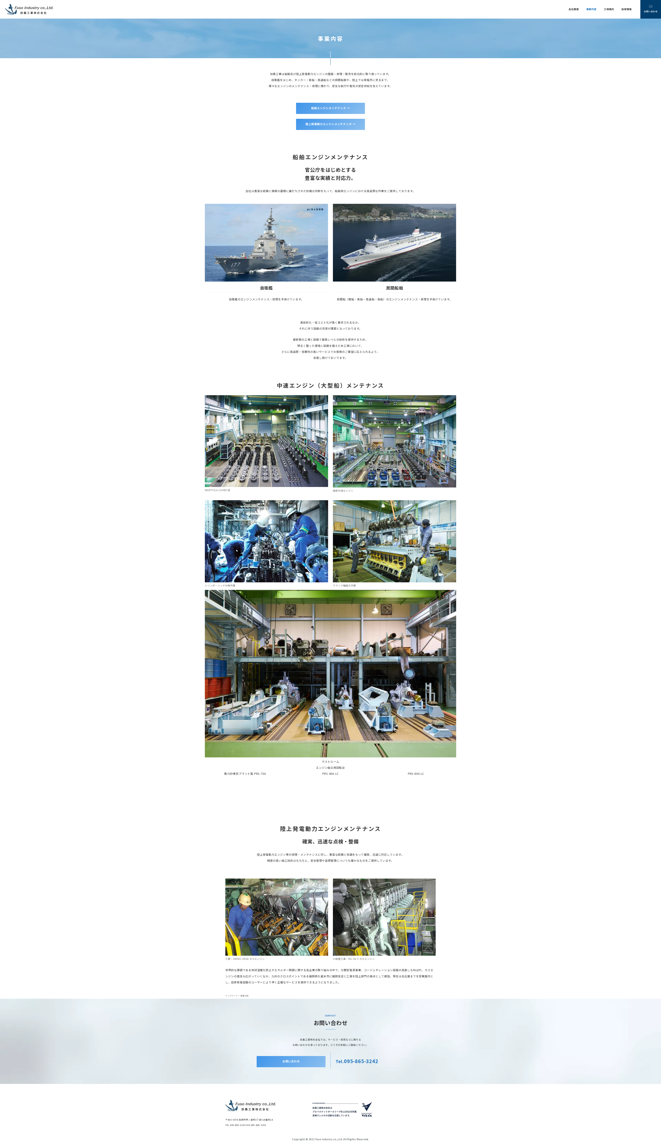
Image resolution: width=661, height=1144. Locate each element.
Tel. (357, 1061)
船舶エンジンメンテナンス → (330, 108)
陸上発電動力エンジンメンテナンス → (330, 124)
